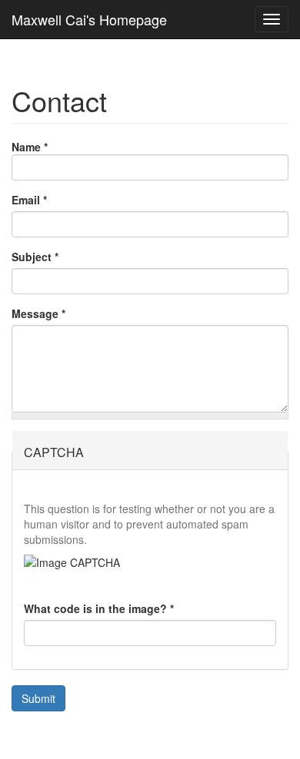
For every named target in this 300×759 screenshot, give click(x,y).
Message (38, 313)
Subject (35, 256)
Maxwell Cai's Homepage (89, 19)
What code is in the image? (99, 608)
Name (30, 146)
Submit (38, 698)
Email (29, 199)
